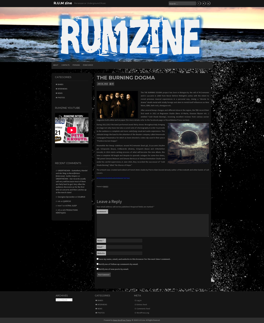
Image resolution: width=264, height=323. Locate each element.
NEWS (60, 93)
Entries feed (142, 304)
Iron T (60, 205)
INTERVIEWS (62, 89)
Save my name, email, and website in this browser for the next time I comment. (134, 259)
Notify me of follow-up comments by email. (118, 264)
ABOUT (55, 65)
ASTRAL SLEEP (71, 205)
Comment (102, 211)
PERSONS (76, 65)
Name (100, 240)
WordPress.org (143, 312)
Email (100, 247)
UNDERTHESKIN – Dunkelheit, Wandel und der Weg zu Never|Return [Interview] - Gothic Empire (71, 173)
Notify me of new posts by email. (114, 269)
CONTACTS (65, 65)
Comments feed (143, 308)
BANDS (105, 186)
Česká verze (88, 65)
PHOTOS (61, 97)
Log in (139, 300)
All (112, 84)
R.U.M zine (63, 3)
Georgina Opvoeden (66, 197)
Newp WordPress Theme (122, 320)
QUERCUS (67, 201)
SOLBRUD (81, 197)
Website (101, 253)
